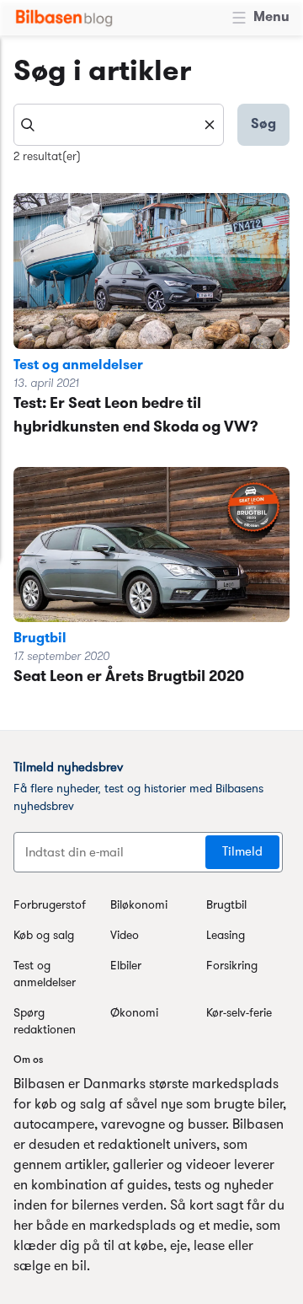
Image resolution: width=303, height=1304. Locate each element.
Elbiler (125, 966)
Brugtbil (39, 639)
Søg (263, 124)
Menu (271, 17)
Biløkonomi (138, 905)
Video (124, 936)
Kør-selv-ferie (239, 1013)
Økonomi (134, 1013)
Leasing (225, 936)
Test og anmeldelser (78, 366)
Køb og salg (43, 936)
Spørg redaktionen (44, 1022)
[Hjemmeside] (63, 17)
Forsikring (232, 966)
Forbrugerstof (49, 905)
